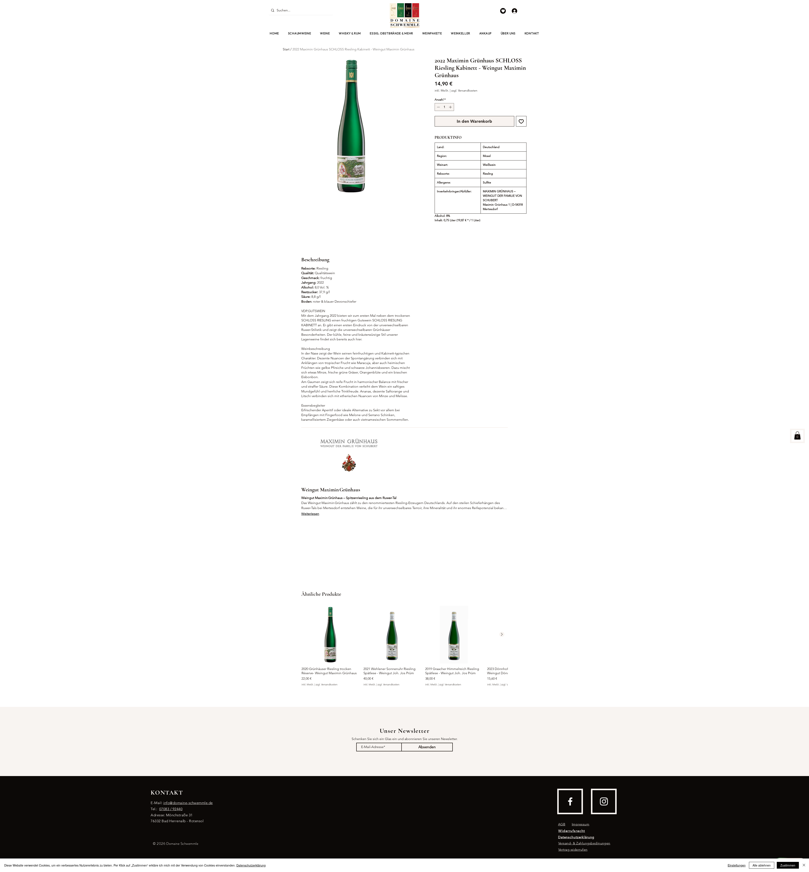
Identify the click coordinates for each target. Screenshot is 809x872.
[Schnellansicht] (330, 634)
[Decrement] (438, 107)
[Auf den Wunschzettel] (521, 121)
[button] (325, 33)
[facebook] (570, 801)
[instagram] (604, 801)
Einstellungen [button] (737, 865)
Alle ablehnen (762, 865)
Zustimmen (787, 865)
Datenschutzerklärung (251, 865)
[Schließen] (803, 865)
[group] (404, 648)
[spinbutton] (444, 107)
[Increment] (450, 107)
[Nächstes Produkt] (501, 634)
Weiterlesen (310, 514)
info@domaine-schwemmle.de (188, 803)
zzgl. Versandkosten (464, 90)
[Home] (503, 11)
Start (286, 49)
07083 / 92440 (171, 809)
